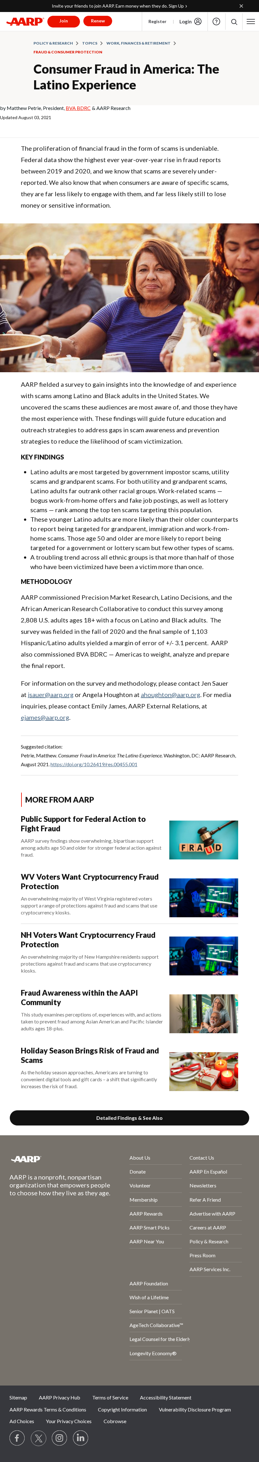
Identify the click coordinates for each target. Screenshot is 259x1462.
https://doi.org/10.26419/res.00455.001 (94, 764)
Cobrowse (115, 1421)
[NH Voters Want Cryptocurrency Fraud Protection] (203, 952)
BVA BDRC (78, 108)
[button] (234, 21)
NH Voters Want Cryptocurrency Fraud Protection (88, 939)
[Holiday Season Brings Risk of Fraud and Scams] (203, 1068)
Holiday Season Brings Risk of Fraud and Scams (90, 1055)
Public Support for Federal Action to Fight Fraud (83, 823)
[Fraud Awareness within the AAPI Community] (203, 1010)
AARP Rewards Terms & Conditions (47, 1409)
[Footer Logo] (52, 1159)
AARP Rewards (146, 1213)
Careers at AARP (208, 1227)
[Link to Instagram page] (60, 1438)
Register (157, 21)
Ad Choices (21, 1421)
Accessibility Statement (165, 1397)
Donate (138, 1171)
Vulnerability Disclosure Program (195, 1409)
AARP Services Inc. (210, 1269)
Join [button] (63, 20)
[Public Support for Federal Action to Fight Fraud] (203, 836)
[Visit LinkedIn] (81, 1438)
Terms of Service (110, 1397)
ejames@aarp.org (45, 717)
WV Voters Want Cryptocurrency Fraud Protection (90, 881)
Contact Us (202, 1158)
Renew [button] (98, 20)
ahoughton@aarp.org (170, 694)
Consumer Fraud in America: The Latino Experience (126, 76)
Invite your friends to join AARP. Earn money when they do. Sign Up (118, 6)
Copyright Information (122, 1409)
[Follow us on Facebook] (17, 1438)
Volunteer (140, 1185)
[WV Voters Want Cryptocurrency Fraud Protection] (203, 894)
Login (185, 21)
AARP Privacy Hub (59, 1397)
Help (216, 21)
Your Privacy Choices (69, 1421)
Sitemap (18, 1397)
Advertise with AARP (212, 1213)
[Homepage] (25, 21)
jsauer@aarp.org (51, 694)
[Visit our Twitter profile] (38, 1438)
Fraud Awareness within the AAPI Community (79, 997)
